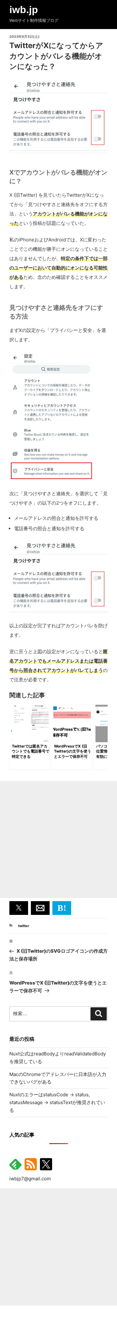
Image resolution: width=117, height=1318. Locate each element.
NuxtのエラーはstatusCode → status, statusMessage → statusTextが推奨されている (57, 1102)
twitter (23, 926)
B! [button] (61, 908)
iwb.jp (23, 9)
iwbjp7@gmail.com (30, 1179)
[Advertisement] (58, 839)
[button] (18, 908)
